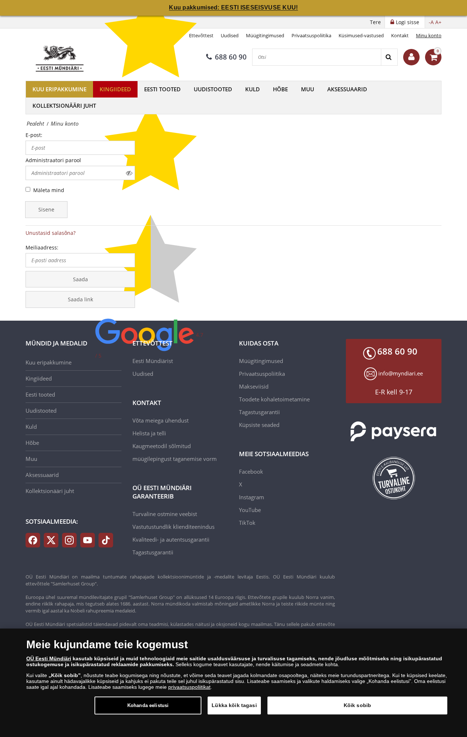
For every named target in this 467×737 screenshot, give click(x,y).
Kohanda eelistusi (148, 705)
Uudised (230, 35)
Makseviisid (254, 386)
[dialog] (233, 683)
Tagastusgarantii (152, 552)
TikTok (247, 522)
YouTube (250, 509)
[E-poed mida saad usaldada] (394, 478)
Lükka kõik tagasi (234, 705)
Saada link (80, 299)
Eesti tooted (162, 89)
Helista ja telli (149, 433)
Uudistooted (213, 89)
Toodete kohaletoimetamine (274, 399)
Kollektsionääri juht (64, 105)
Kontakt (400, 35)
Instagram (251, 497)
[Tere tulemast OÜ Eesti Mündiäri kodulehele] (411, 57)
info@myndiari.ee (400, 373)
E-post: (34, 134)
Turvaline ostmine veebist (164, 514)
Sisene (46, 209)
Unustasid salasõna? (51, 232)
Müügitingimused (265, 35)
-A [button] (431, 22)
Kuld (252, 89)
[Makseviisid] (394, 431)
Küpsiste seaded (259, 424)
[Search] (389, 57)
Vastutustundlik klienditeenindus (173, 526)
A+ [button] (438, 22)
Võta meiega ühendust (160, 420)
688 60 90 (231, 57)
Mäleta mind (48, 190)
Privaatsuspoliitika (311, 35)
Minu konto (428, 35)
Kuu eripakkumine (59, 89)
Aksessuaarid (347, 89)
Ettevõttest (201, 35)
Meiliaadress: (42, 247)
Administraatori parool (53, 160)
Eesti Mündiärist (152, 360)
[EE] (60, 57)
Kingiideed (115, 89)
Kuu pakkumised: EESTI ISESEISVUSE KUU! (233, 7)
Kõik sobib (357, 705)
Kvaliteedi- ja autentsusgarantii (170, 539)
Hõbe (280, 89)
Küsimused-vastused (361, 35)
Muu (307, 89)
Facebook (251, 471)
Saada (80, 279)
